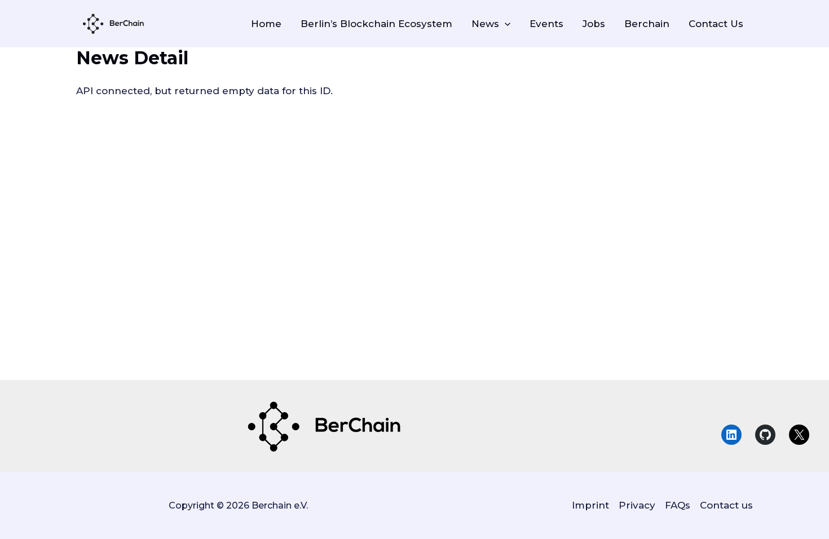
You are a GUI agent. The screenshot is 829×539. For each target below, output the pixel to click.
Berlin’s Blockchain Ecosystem (376, 23)
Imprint (590, 505)
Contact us (726, 505)
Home (266, 23)
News (485, 23)
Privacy (637, 505)
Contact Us (716, 23)
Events (546, 23)
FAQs (677, 505)
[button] (504, 23)
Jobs (594, 23)
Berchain (646, 23)
